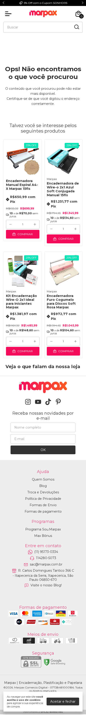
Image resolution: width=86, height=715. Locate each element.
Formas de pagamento (43, 511)
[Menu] (9, 13)
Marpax (52, 179)
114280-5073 (46, 558)
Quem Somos (43, 479)
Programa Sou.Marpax (43, 529)
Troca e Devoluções (43, 492)
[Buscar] (76, 27)
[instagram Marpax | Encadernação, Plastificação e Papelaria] (28, 402)
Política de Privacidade (43, 499)
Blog (43, 486)
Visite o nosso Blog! (46, 585)
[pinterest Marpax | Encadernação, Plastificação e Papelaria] (58, 402)
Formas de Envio (43, 505)
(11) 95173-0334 (46, 552)
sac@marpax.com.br (46, 564)
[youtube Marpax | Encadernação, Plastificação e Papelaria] (38, 402)
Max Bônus (43, 536)
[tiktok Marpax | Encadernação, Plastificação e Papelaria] (48, 402)
